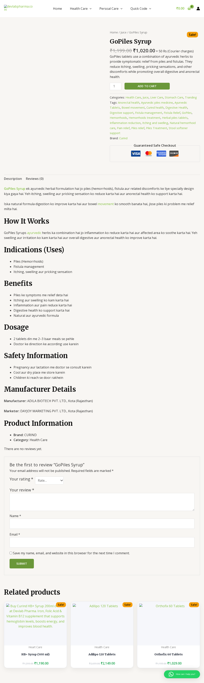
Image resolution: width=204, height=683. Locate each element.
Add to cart (147, 86)
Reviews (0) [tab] (35, 178)
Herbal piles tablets (175, 118)
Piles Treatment (156, 128)
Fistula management (148, 113)
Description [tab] (13, 178)
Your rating (21, 479)
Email (15, 534)
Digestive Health (176, 107)
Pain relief (123, 128)
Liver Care (156, 97)
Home (57, 8)
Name (15, 516)
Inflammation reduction (125, 123)
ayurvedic (34, 233)
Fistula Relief (172, 113)
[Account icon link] (198, 8)
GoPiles (187, 113)
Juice (124, 32)
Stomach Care (174, 97)
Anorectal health (128, 102)
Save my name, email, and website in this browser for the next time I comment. (71, 553)
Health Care (79, 8)
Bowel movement (133, 107)
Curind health (155, 107)
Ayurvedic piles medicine (157, 102)
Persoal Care (109, 8)
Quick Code (138, 8)
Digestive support (121, 113)
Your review (22, 490)
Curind (123, 138)
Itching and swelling (155, 123)
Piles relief (137, 128)
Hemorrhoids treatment (144, 118)
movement (106, 204)
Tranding (191, 97)
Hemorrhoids (118, 118)
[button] (90, 8)
